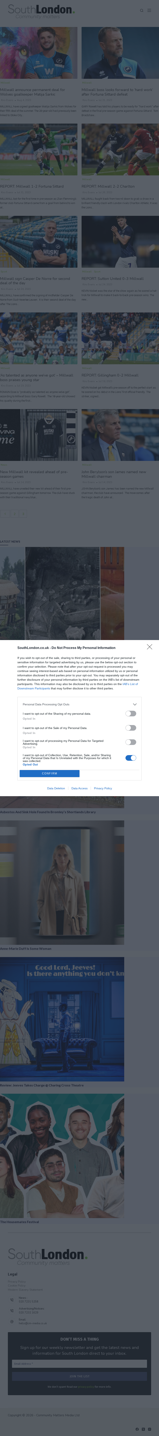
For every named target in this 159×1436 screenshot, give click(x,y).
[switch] (130, 713)
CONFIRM (49, 773)
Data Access (79, 788)
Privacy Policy (103, 788)
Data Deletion (56, 788)
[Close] (151, 648)
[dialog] (79, 718)
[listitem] (79, 704)
